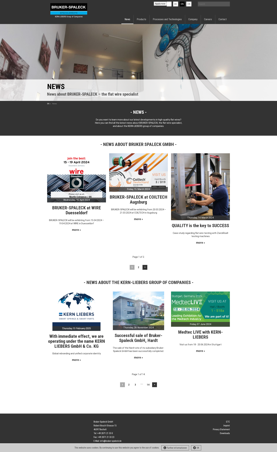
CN (188, 4)
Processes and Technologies (167, 19)
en (182, 4)
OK (198, 448)
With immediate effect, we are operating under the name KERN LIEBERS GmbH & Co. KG (76, 341)
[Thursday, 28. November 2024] (138, 310)
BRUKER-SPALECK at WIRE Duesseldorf (76, 210)
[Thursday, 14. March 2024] (200, 186)
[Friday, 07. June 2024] (200, 309)
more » (76, 229)
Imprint (226, 425)
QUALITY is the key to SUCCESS (200, 225)
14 (148, 384)
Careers (208, 19)
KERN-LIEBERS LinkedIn (169, 4)
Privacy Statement (221, 429)
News (127, 19)
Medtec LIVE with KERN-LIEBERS (200, 334)
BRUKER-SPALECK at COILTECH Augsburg (138, 199)
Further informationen (177, 448)
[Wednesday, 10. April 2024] (76, 177)
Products (141, 19)
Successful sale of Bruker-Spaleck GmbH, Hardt (138, 338)
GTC (228, 421)
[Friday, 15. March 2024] (138, 172)
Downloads (225, 433)
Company (192, 19)
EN (48, 104)
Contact (222, 19)
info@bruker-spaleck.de (111, 441)
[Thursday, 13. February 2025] (76, 311)
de (175, 4)
